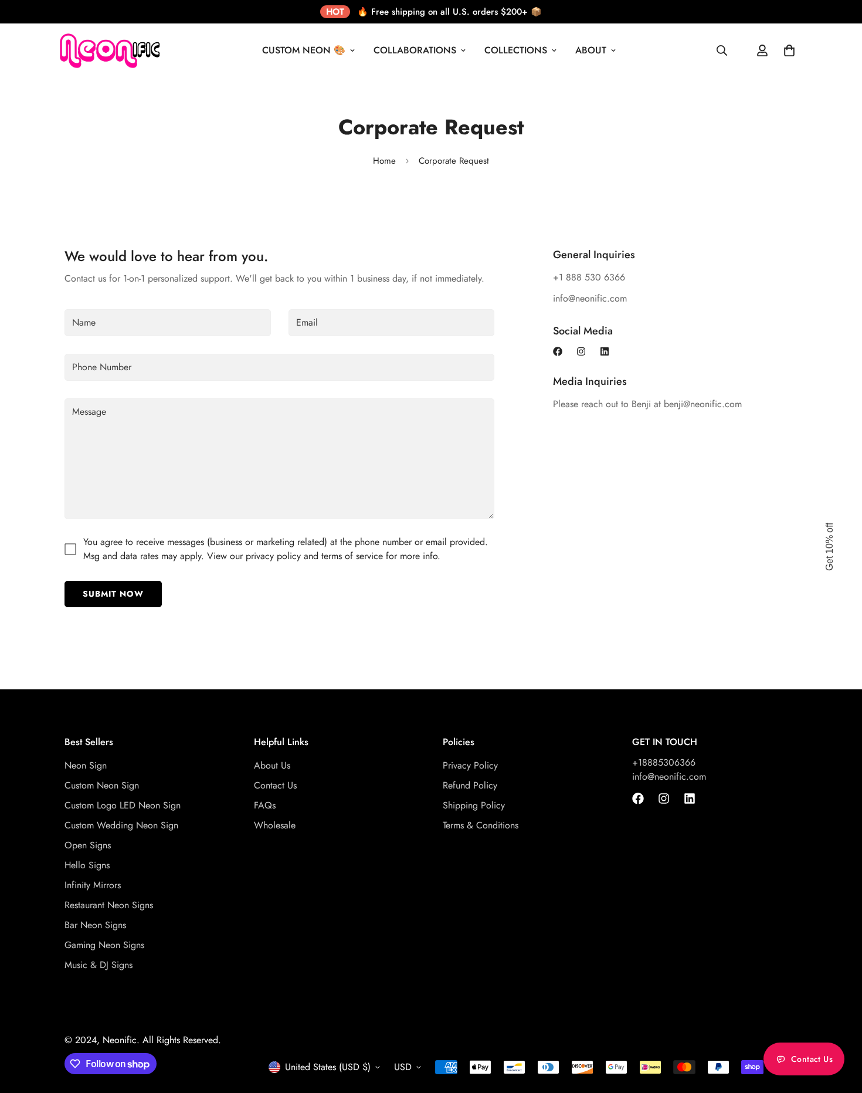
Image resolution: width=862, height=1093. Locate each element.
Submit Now (113, 594)
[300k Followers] (557, 351)
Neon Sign (86, 764)
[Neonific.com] (108, 50)
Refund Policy (470, 784)
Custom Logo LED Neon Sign (123, 804)
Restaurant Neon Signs (109, 904)
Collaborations (415, 50)
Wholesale (275, 824)
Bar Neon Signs (95, 924)
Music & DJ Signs (99, 964)
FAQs (265, 804)
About (590, 50)
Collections (515, 50)
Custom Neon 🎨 (303, 50)
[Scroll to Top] (839, 1029)
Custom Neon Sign (102, 784)
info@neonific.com (669, 776)
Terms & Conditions (480, 824)
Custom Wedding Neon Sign (121, 824)
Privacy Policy (470, 764)
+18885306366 (663, 762)
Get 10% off (829, 547)
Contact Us (275, 784)
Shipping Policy (474, 804)
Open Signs (88, 844)
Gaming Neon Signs (104, 944)
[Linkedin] (604, 351)
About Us (272, 764)
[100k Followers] (581, 351)
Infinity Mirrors (93, 884)
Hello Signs (87, 864)
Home (384, 160)
